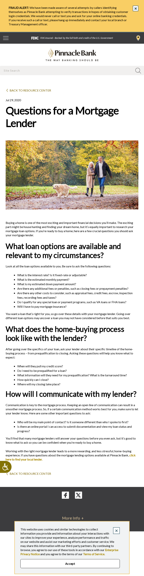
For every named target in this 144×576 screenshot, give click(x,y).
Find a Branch (138, 38)
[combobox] (67, 70)
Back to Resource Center (30, 90)
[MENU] (6, 38)
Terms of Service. (94, 554)
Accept (70, 563)
